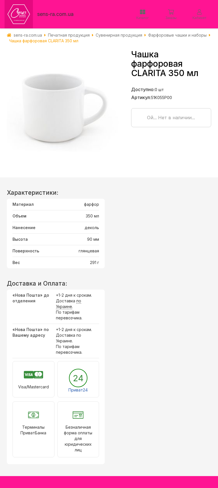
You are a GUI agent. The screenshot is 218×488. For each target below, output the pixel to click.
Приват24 (78, 390)
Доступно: (143, 89)
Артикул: (141, 97)
